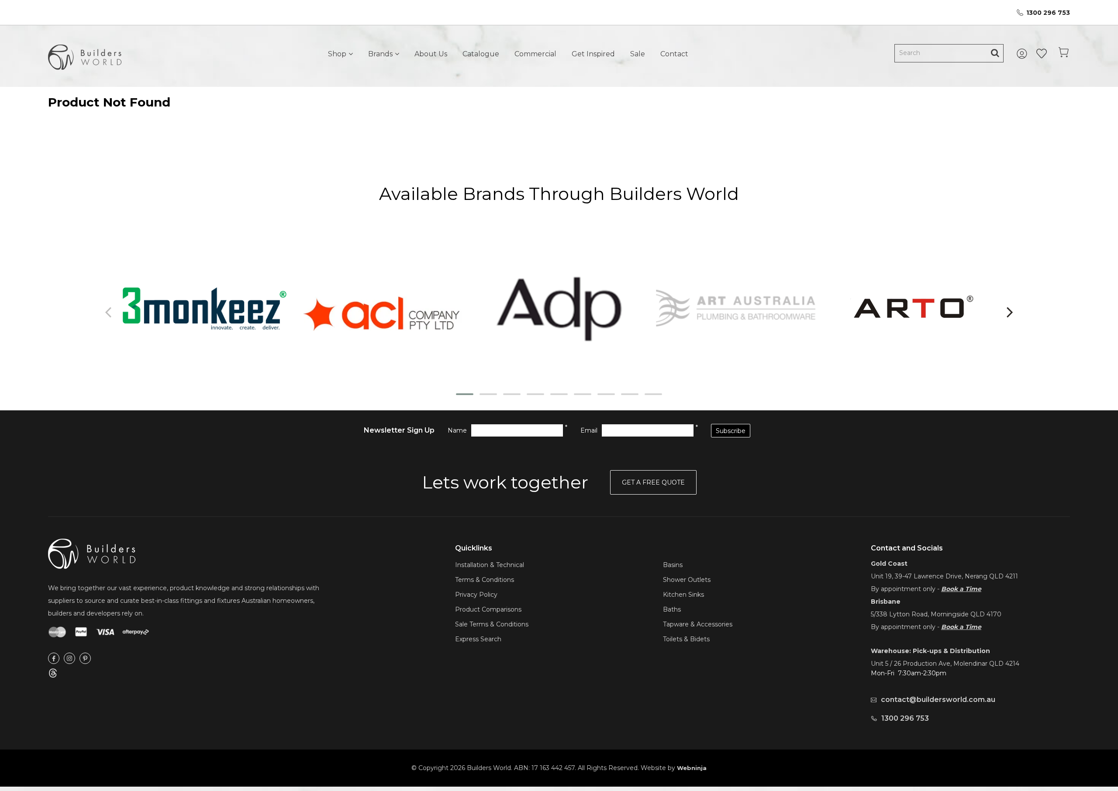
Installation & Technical (489, 565)
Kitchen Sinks (683, 594)
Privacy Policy (476, 594)
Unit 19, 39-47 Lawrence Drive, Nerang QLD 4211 (944, 576)
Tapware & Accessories (697, 624)
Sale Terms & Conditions (491, 624)
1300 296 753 (1048, 13)
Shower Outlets (687, 580)
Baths (672, 609)
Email (588, 430)
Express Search (478, 639)
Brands (380, 54)
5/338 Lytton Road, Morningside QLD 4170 (936, 614)
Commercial (535, 54)
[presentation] (109, 311)
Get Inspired (593, 54)
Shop (337, 54)
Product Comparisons (488, 609)
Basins (673, 565)
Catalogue (480, 54)
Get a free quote (653, 482)
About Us (430, 54)
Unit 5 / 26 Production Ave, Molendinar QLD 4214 (945, 663)
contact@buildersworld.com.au (938, 699)
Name (457, 430)
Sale (637, 54)
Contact (674, 54)
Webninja (692, 767)
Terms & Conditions (484, 580)
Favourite (1041, 53)
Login (1023, 53)
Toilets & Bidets (686, 639)
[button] (464, 394)
